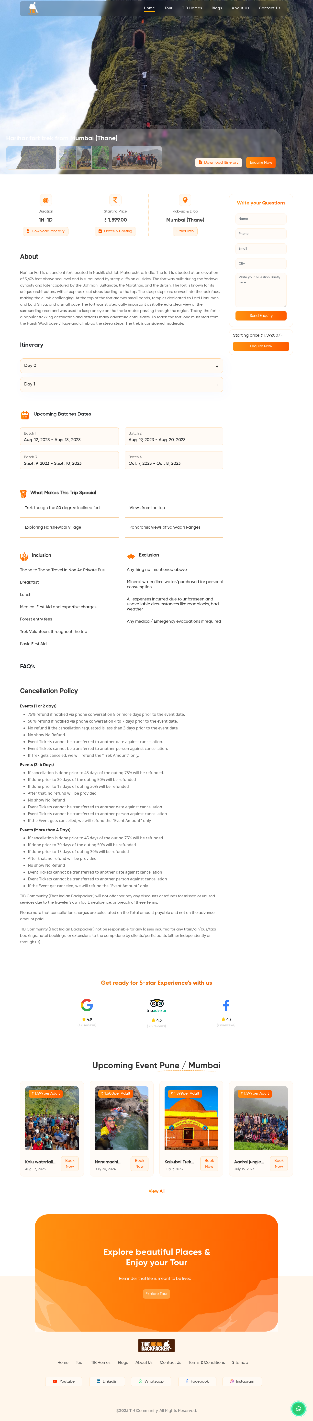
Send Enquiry (261, 316)
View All (157, 1191)
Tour (169, 8)
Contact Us (270, 8)
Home (149, 8)
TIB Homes (192, 8)
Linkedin (110, 1382)
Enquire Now (261, 163)
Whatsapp (154, 1382)
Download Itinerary (220, 163)
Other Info (185, 231)
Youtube (67, 1382)
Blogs (217, 8)
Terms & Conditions (207, 1363)
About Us (240, 8)
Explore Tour (156, 1294)
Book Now (70, 1164)
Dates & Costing (117, 231)
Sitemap (240, 1363)
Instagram (245, 1382)
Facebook (200, 1382)
